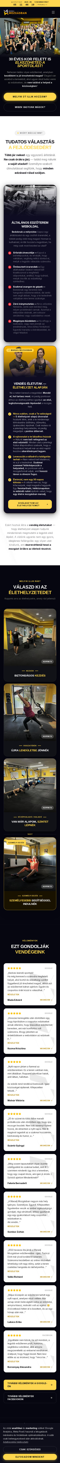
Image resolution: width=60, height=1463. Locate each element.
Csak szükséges (30, 1449)
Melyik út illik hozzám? (30, 96)
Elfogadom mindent (30, 1457)
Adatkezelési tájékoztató (15, 1442)
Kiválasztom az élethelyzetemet (28, 504)
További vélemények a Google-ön (27, 1385)
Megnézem (45, 1000)
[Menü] (53, 12)
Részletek (13, 994)
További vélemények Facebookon (21, 1398)
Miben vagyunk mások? (30, 107)
